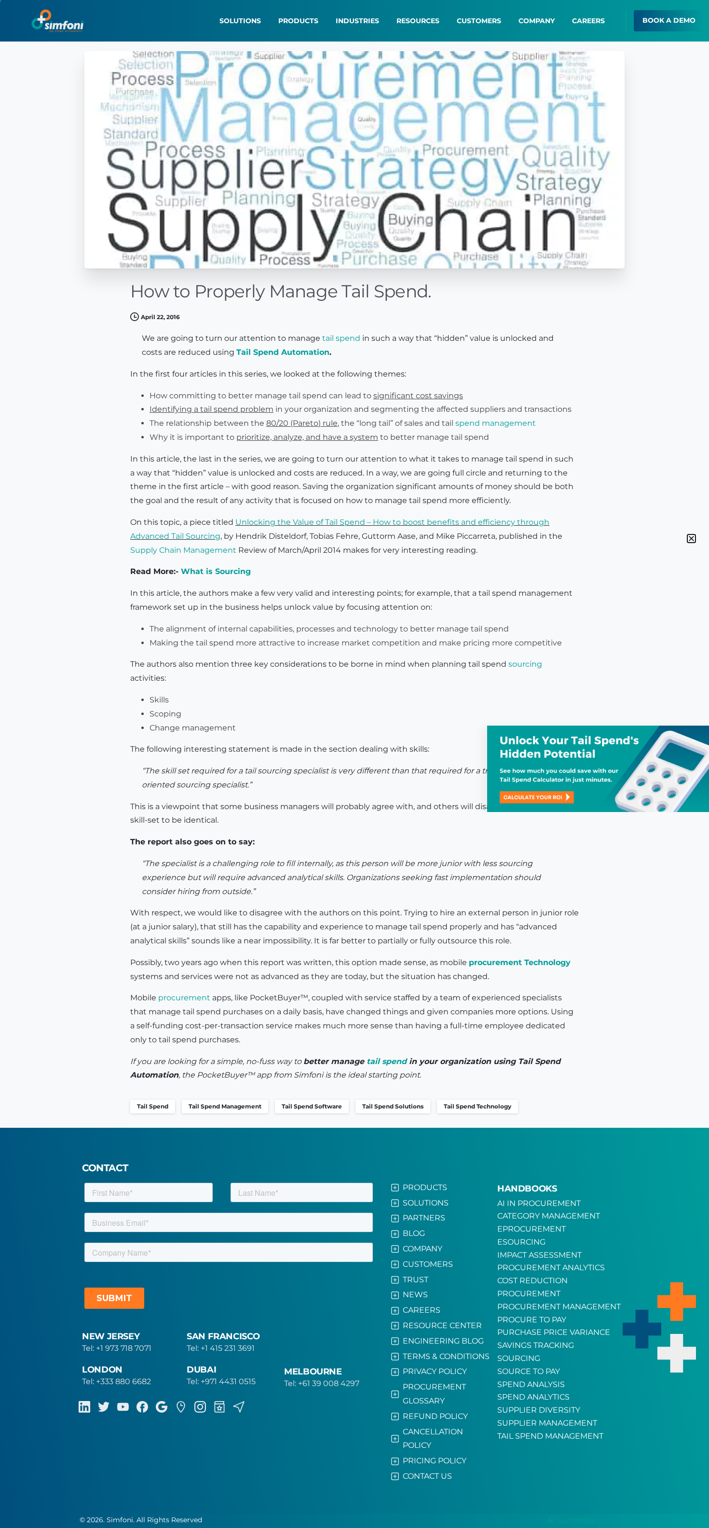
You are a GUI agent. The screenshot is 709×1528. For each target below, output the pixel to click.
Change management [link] (193, 727)
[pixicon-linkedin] (84, 1407)
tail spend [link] (341, 338)
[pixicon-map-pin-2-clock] (181, 1407)
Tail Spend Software (312, 1106)
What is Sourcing (216, 571)
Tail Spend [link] (257, 352)
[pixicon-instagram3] (200, 1407)
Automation (282, 352)
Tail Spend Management (225, 1106)
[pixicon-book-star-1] (219, 1407)
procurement (184, 997)
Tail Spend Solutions (392, 1106)
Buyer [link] (288, 997)
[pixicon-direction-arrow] (238, 1407)
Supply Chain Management (183, 550)
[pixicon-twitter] (103, 1407)
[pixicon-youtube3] (123, 1407)
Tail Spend (152, 1106)
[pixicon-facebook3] (142, 1407)
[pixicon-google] (161, 1407)
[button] (691, 538)
